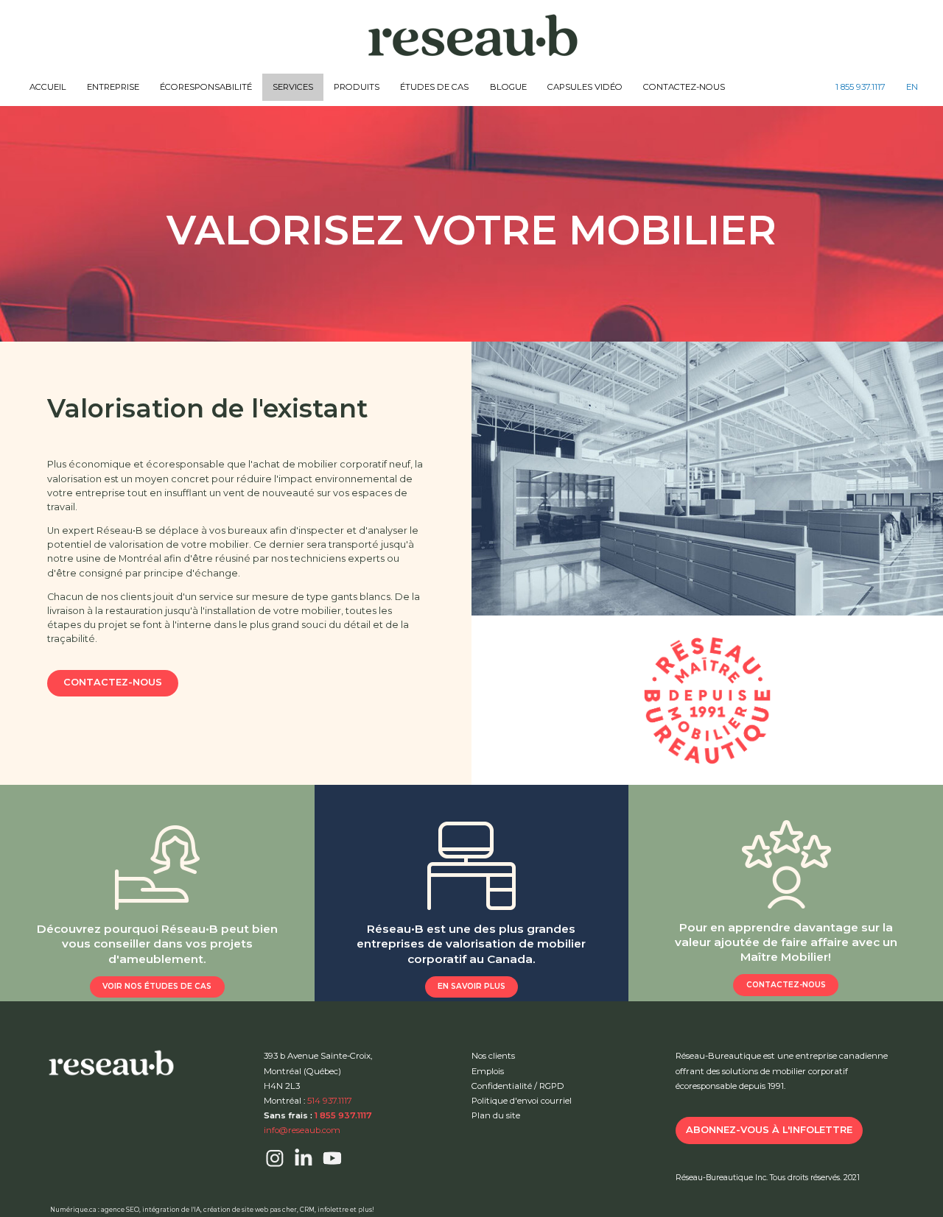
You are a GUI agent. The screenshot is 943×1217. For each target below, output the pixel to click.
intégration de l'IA (171, 1209)
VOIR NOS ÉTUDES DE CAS (157, 986)
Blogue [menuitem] (508, 87)
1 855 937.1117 (860, 87)
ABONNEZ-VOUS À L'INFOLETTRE (769, 1129)
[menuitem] (860, 87)
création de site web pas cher (250, 1209)
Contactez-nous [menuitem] (684, 87)
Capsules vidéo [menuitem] (585, 87)
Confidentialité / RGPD (518, 1086)
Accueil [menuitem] (47, 87)
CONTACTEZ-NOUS (112, 682)
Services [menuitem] (293, 87)
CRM (307, 1209)
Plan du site (496, 1115)
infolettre (333, 1209)
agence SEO (120, 1209)
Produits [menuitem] (356, 87)
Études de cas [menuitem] (434, 87)
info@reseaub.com (302, 1130)
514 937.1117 (329, 1101)
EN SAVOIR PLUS (471, 986)
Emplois (488, 1071)
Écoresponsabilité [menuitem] (206, 87)
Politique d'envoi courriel (522, 1101)
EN (912, 87)
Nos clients (493, 1056)
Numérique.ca (73, 1209)
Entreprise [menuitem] (113, 87)
